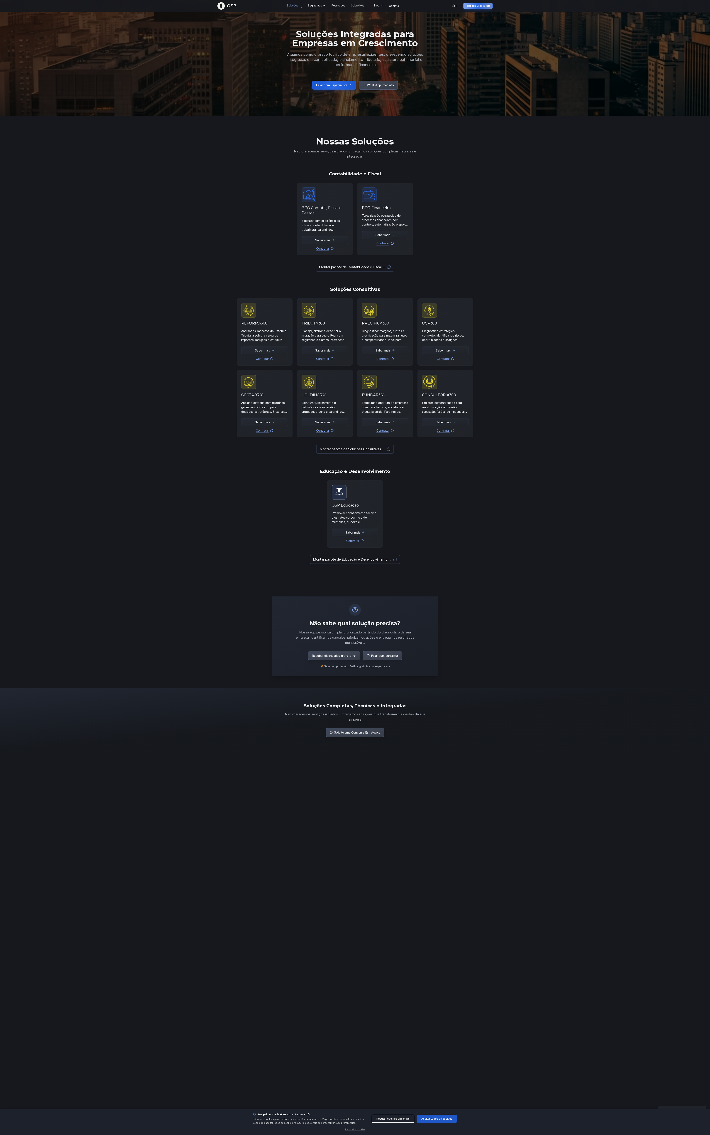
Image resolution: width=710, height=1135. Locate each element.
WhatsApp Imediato (380, 85)
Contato (394, 5)
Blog (376, 5)
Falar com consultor (384, 656)
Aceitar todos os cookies (436, 1118)
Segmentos (315, 5)
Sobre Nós (357, 5)
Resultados (338, 5)
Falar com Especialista (478, 5)
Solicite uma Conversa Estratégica (357, 732)
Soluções (292, 5)
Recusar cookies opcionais (393, 1118)
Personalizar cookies (355, 1129)
